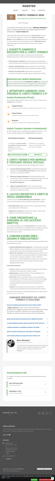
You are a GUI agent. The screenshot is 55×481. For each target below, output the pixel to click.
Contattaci (41, 10)
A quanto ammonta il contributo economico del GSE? (23, 327)
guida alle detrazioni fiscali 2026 (15, 293)
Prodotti (25, 10)
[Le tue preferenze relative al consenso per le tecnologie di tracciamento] (52, 478)
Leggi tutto (6, 435)
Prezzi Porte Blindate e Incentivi (17, 154)
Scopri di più (38, 154)
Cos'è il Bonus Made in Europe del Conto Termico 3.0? (23, 335)
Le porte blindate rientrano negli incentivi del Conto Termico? (26, 323)
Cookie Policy (48, 468)
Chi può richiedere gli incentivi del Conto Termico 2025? (24, 305)
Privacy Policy (41, 468)
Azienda (15, 10)
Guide (33, 10)
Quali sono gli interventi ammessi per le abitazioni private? (25, 319)
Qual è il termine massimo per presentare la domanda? (23, 331)
